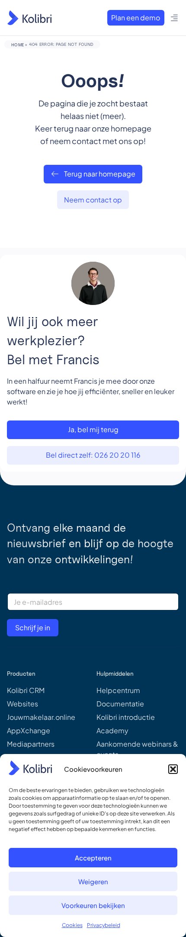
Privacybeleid (103, 925)
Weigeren (93, 881)
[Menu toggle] (175, 18)
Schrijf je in (32, 627)
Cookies (72, 925)
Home (17, 44)
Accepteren (93, 858)
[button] (173, 769)
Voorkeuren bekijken (93, 905)
